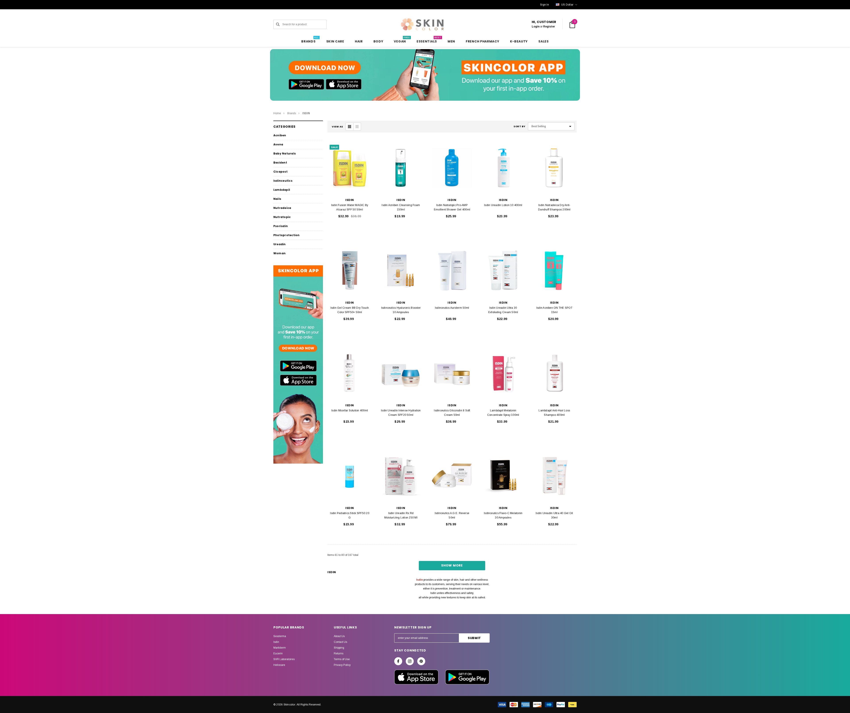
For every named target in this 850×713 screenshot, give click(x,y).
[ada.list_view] (357, 126)
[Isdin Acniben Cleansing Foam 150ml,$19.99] (401, 168)
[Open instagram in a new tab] (410, 661)
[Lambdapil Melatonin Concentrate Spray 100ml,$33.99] (503, 373)
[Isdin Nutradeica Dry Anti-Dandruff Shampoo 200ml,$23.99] (554, 168)
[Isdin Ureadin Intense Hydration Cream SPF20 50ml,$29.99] (401, 373)
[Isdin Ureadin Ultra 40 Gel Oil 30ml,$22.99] (554, 476)
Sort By (519, 126)
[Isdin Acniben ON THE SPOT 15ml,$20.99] (554, 270)
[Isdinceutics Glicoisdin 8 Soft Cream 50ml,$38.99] (452, 373)
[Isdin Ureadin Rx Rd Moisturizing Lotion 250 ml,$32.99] (401, 476)
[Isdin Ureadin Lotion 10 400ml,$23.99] (503, 168)
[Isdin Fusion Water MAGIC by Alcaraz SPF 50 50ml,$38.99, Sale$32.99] (350, 168)
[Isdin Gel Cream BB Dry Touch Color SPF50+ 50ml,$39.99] (350, 270)
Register (549, 26)
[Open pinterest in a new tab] (421, 661)
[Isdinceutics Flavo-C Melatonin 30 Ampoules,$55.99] (503, 476)
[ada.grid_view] (349, 126)
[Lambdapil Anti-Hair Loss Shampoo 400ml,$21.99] (554, 373)
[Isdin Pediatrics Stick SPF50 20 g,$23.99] (350, 476)
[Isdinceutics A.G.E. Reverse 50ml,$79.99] (452, 476)
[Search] (277, 24)
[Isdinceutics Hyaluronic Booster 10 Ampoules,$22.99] (401, 270)
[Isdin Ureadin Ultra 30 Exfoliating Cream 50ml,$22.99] (503, 270)
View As (337, 126)
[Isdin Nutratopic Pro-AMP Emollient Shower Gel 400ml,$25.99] (452, 168)
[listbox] (551, 126)
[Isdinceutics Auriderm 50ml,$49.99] (452, 270)
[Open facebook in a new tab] (398, 661)
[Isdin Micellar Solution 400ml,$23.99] (350, 373)
